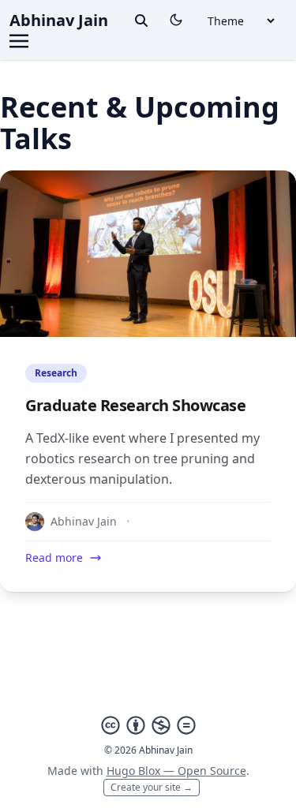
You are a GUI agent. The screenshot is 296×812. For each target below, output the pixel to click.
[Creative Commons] (148, 725)
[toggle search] (141, 20)
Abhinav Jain (58, 20)
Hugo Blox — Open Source (176, 770)
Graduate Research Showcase (135, 405)
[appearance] (176, 20)
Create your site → (152, 787)
